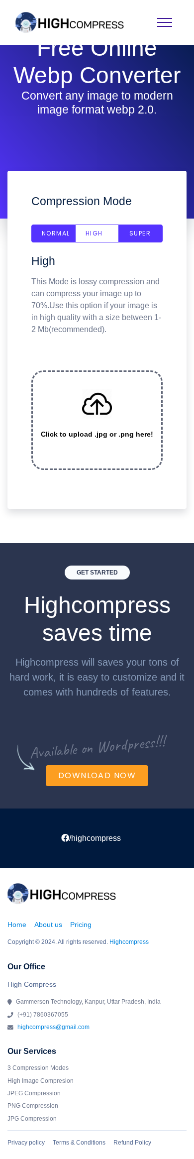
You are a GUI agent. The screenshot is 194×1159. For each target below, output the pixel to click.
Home (16, 924)
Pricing (81, 924)
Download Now (97, 775)
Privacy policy (26, 1143)
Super (140, 233)
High (94, 233)
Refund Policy (132, 1143)
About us (48, 924)
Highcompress (129, 942)
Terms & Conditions (79, 1143)
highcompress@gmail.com (53, 1027)
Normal (56, 233)
